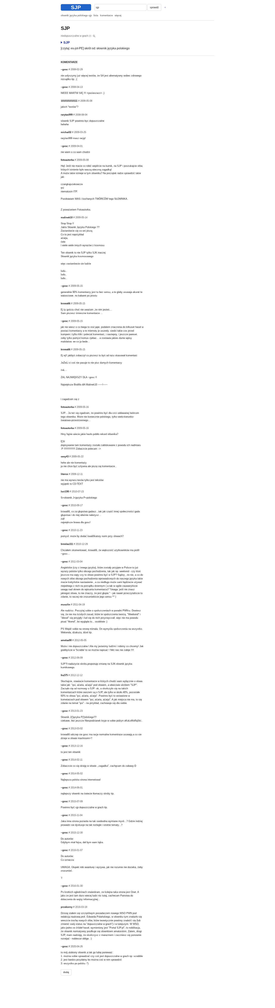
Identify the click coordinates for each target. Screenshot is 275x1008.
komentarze (106, 15)
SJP (76, 7)
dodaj (66, 972)
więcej (118, 15)
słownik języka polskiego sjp (76, 15)
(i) (90, 36)
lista (96, 15)
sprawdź (154, 7)
